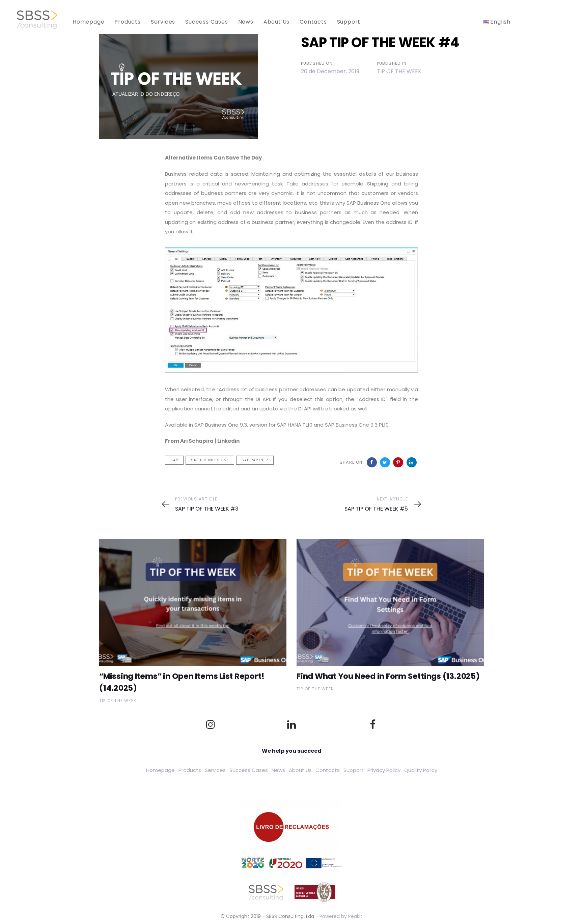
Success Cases (248, 770)
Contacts (327, 770)
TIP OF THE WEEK (399, 71)
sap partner (255, 460)
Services (215, 770)
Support (353, 770)
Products (189, 770)
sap (174, 460)
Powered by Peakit (341, 916)
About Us (300, 770)
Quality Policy (420, 770)
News (278, 770)
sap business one (210, 460)
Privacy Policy (383, 770)
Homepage (160, 770)
